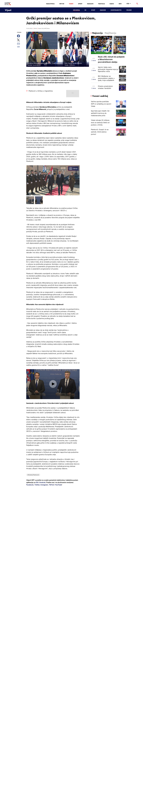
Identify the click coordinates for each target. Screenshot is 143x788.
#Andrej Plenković (33, 475)
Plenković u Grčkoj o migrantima (41, 91)
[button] (53, 384)
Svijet (93, 10)
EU (85, 10)
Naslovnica (50, 4)
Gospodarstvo (116, 10)
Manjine (103, 10)
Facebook (30, 485)
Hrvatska (76, 10)
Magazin (90, 4)
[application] (53, 384)
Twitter (37, 485)
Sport (80, 4)
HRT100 (61, 4)
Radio (112, 4)
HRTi (120, 4)
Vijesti (71, 4)
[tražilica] (137, 4)
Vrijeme (129, 10)
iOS (37, 482)
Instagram (44, 485)
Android (42, 482)
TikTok (51, 485)
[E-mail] (20, 43)
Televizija (101, 4)
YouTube (58, 485)
